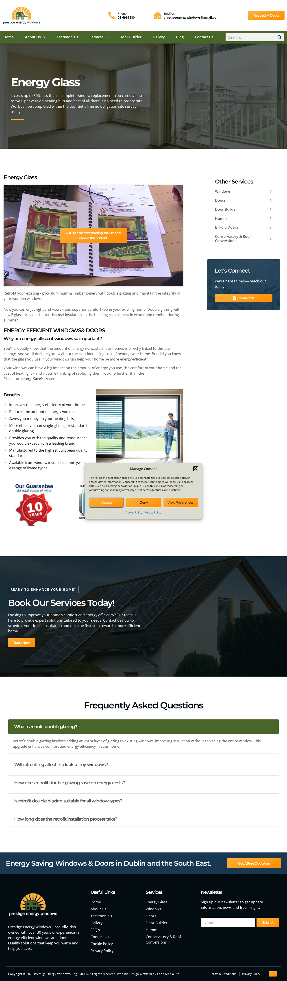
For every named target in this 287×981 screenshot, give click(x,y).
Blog (180, 37)
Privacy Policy (152, 512)
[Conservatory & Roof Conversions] (270, 238)
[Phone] (111, 15)
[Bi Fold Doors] (270, 227)
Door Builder (130, 37)
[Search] (280, 37)
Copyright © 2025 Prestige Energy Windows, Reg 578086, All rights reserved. (62, 974)
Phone (122, 13)
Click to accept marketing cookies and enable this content (93, 235)
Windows (223, 191)
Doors (220, 200)
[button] (196, 468)
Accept (106, 502)
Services (96, 37)
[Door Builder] (270, 209)
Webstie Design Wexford (134, 974)
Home (8, 37)
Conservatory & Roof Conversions (233, 238)
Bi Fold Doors (226, 227)
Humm (221, 218)
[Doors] (270, 200)
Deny (144, 502)
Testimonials (67, 37)
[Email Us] (157, 15)
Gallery (159, 37)
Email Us (169, 13)
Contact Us (204, 37)
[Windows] (270, 191)
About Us (33, 37)
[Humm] (270, 218)
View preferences (180, 502)
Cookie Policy (134, 512)
